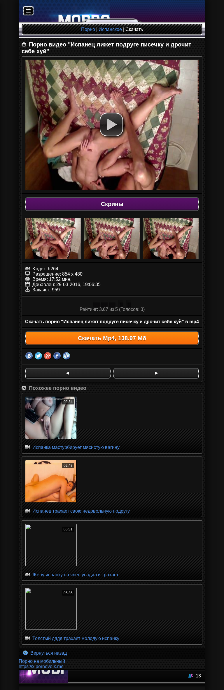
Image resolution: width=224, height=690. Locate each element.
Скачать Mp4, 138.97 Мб (112, 338)
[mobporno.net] (64, 11)
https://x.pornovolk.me (41, 666)
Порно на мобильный (42, 661)
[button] (111, 124)
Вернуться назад (48, 653)
